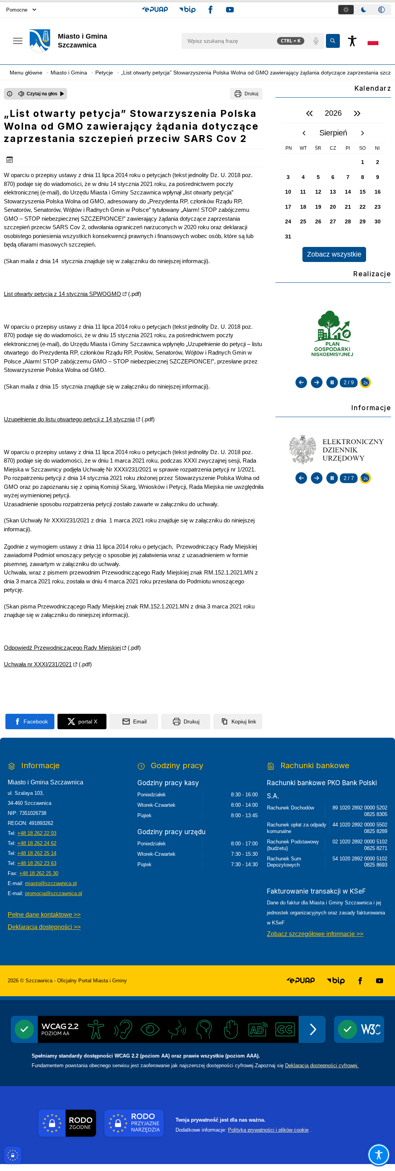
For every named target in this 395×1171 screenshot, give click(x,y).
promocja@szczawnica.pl (53, 893)
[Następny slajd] (316, 382)
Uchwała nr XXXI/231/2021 (38, 664)
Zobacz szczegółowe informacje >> (315, 934)
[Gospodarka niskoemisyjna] (333, 334)
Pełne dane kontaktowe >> (44, 914)
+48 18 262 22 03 (36, 833)
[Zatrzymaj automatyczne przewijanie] (332, 382)
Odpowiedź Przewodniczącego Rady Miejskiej (62, 647)
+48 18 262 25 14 (36, 853)
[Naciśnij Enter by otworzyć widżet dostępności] (352, 40)
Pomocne (16, 10)
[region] (333, 182)
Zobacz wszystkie (334, 254)
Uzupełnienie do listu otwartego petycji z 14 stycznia (69, 419)
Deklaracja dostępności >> (44, 927)
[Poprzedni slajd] (301, 382)
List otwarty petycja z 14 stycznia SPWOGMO (62, 294)
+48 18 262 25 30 (38, 873)
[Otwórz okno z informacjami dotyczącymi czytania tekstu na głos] (9, 94)
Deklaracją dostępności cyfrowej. (322, 1065)
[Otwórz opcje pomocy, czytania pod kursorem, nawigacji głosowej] (378, 1154)
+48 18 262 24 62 (36, 843)
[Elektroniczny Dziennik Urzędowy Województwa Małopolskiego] (333, 448)
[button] (154, 9)
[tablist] (364, 9)
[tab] (346, 9)
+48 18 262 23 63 (36, 863)
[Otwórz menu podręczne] (18, 41)
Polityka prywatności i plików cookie (268, 1130)
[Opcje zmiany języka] (373, 40)
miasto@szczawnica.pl (51, 883)
